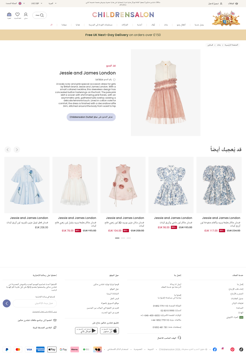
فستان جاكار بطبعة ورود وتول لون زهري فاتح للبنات (75, 224)
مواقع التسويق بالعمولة (110, 303)
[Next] (17, 149)
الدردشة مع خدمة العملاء (171, 286)
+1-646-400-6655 (150, 315)
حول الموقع (114, 289)
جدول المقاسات (237, 298)
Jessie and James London (87, 73)
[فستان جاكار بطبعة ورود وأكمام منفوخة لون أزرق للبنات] (219, 185)
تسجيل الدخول (213, 3)
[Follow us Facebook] (215, 350)
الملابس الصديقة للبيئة (42, 327)
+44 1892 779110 (160, 320)
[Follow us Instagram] (224, 350)
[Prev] (8, 149)
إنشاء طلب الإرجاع (236, 289)
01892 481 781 (160, 327)
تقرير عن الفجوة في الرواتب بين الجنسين (103, 308)
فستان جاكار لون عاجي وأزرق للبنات (176, 222)
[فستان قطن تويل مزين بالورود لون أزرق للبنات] (27, 185)
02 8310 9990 (167, 310)
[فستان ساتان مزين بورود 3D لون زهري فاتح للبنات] (123, 185)
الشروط (151, 349)
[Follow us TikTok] (241, 350)
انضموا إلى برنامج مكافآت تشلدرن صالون (35, 320)
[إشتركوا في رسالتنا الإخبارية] (7, 303)
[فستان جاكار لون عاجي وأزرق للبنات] (171, 185)
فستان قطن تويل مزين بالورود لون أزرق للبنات (27, 222)
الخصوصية (138, 349)
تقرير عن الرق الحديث (110, 312)
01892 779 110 (160, 305)
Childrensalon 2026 (169, 349)
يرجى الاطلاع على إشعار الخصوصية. (44, 311)
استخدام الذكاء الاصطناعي (117, 349)
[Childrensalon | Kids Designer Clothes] (226, 18)
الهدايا (240, 312)
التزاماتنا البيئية (113, 293)
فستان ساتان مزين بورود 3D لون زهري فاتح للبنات (124, 224)
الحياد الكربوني (234, 317)
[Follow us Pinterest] (232, 350)
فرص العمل (114, 298)
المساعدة (239, 308)
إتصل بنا (240, 284)
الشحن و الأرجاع (237, 293)
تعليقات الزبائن (237, 303)
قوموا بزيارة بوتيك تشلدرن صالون (106, 284)
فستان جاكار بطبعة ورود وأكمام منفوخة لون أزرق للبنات (220, 224)
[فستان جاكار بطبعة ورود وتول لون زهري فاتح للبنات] (75, 185)
